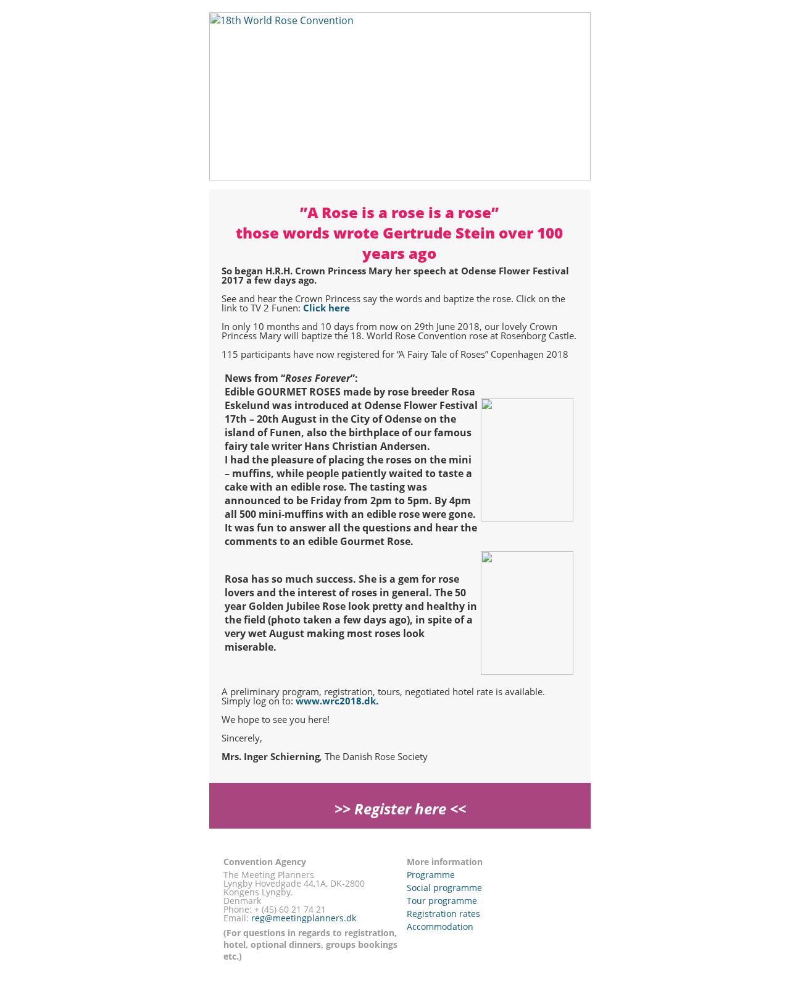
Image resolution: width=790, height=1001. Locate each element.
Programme (431, 875)
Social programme (444, 887)
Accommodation (440, 926)
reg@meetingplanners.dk (303, 918)
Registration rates (443, 913)
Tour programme (442, 900)
